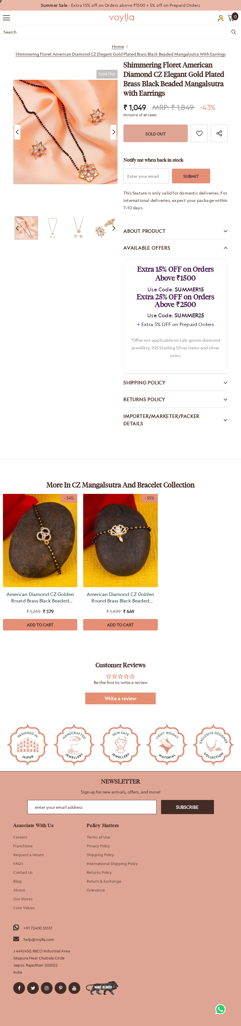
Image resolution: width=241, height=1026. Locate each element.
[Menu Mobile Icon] (6, 17)
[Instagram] (47, 988)
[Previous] (17, 132)
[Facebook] (19, 988)
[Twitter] (33, 988)
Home (118, 46)
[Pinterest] (60, 988)
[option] (120, 5)
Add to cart (40, 624)
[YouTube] (74, 988)
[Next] (113, 132)
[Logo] (122, 17)
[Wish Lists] (199, 133)
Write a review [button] (120, 698)
